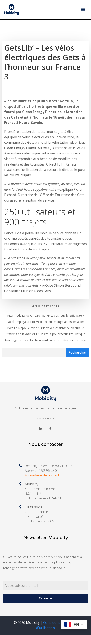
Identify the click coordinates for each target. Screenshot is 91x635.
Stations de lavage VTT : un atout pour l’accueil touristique (45, 334)
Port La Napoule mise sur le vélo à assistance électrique (45, 328)
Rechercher (77, 352)
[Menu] (83, 9)
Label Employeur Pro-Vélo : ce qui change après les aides (45, 322)
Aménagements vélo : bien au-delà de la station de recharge (45, 340)
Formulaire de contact (42, 475)
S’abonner (45, 598)
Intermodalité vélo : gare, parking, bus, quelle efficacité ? (45, 315)
